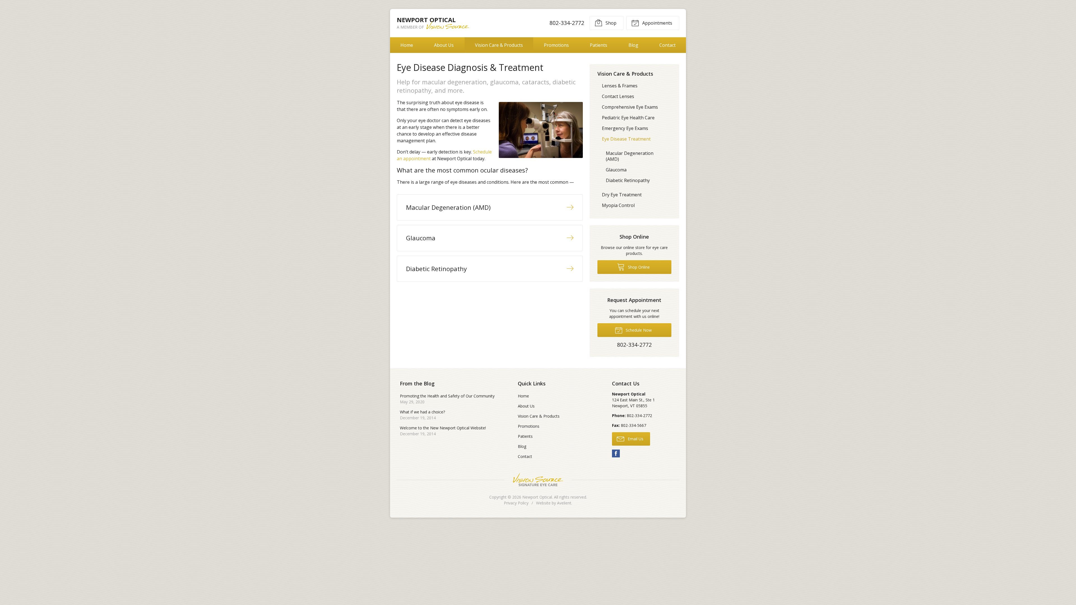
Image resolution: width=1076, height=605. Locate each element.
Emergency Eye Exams (625, 128)
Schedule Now (638, 330)
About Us (444, 45)
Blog (633, 45)
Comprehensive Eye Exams (630, 107)
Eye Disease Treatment (626, 139)
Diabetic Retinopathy (628, 180)
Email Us (635, 438)
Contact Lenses (618, 96)
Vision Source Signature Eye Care (538, 479)
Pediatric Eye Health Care (628, 118)
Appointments (656, 23)
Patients (598, 45)
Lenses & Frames (619, 86)
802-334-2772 (566, 23)
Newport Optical (537, 497)
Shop (610, 23)
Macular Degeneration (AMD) (629, 156)
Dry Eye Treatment (622, 195)
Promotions (556, 45)
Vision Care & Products (499, 45)
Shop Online (638, 267)
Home (406, 45)
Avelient (564, 503)
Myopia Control (618, 205)
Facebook (616, 453)
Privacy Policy (516, 503)
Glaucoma (616, 170)
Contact (667, 45)
